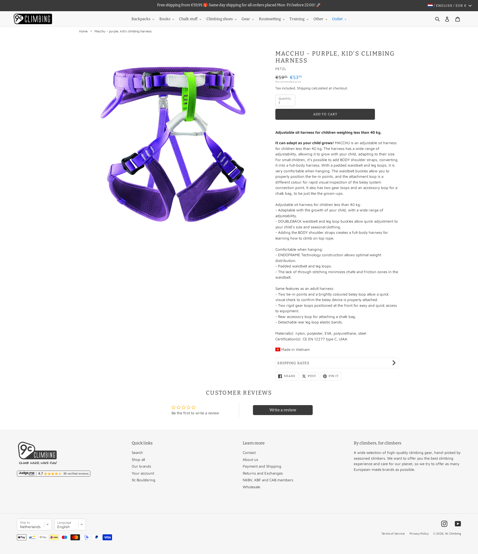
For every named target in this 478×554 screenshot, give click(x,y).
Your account (143, 473)
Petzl (280, 69)
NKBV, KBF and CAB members (268, 480)
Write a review (282, 410)
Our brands (141, 466)
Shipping (303, 88)
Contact (249, 452)
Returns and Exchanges (263, 473)
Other (318, 19)
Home (83, 31)
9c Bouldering (143, 480)
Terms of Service (393, 533)
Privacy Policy (419, 533)
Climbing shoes (219, 19)
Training (297, 19)
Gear (245, 19)
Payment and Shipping (262, 466)
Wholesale (251, 487)
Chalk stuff (188, 19)
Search (137, 452)
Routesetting (270, 19)
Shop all (138, 459)
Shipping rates (293, 363)
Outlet (337, 19)
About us (250, 459)
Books (164, 19)
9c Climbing (453, 533)
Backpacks (140, 19)
